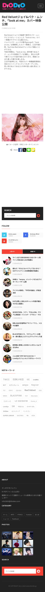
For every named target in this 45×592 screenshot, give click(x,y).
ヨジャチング (15, 411)
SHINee (5, 411)
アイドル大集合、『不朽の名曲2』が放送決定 (27, 291)
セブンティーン (14, 385)
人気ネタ (12, 251)
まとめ (37, 514)
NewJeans (34, 396)
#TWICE (20, 514)
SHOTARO (20, 415)
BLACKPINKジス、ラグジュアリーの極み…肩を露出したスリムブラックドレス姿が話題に (27, 336)
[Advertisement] (22, 91)
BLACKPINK (16, 395)
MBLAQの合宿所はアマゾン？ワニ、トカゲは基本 (27, 324)
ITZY (26, 396)
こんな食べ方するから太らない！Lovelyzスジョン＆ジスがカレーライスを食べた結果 (27, 358)
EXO (40, 390)
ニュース (6, 519)
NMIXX (5, 396)
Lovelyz (6, 406)
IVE (28, 379)
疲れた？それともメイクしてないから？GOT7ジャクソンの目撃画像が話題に (27, 269)
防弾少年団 (18, 379)
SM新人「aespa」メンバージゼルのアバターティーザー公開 (27, 280)
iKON (33, 415)
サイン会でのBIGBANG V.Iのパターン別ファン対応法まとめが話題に (27, 258)
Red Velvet (30, 390)
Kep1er (35, 384)
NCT (4, 385)
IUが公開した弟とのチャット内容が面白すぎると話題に (27, 302)
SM (13, 406)
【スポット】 (7, 401)
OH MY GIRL (31, 406)
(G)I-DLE (18, 390)
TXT (4, 390)
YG (27, 415)
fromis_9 (34, 401)
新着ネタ (32, 251)
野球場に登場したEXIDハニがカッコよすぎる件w (27, 346)
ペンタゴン (26, 411)
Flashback (15, 519)
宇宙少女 (21, 406)
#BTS (12, 514)
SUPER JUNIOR (8, 415)
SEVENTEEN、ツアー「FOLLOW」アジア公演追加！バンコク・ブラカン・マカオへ (27, 314)
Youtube (29, 514)
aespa (25, 384)
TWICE (6, 379)
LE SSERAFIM (21, 400)
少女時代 (36, 380)
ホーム (5, 514)
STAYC (11, 390)
